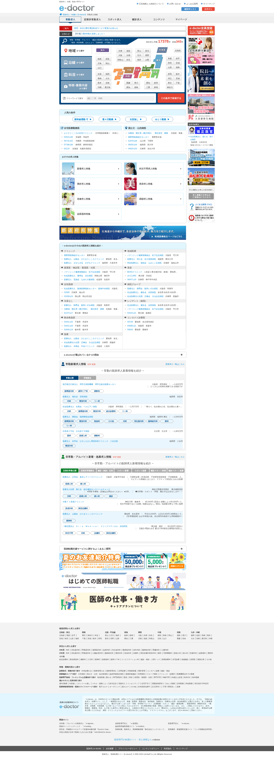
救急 (125, 677)
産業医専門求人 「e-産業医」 (127, 723)
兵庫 (120, 51)
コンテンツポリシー (150, 748)
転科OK (187, 677)
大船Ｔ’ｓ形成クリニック (73, 502)
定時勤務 (180, 683)
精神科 (97, 659)
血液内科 (106, 650)
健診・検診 (165, 671)
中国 (159, 632)
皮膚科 (135, 653)
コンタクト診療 (153, 671)
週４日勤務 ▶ (109, 119)
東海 (126, 632)
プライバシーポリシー (127, 748)
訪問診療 (122, 671)
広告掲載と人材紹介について (151, 4)
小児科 (90, 659)
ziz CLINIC (132, 276)
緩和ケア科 (115, 659)
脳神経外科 (109, 653)
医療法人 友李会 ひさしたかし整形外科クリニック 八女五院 (90, 441)
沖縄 (99, 87)
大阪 (120, 55)
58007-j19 (131, 279)
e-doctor (77, 7)
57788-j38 (68, 145)
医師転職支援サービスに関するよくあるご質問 (87, 549)
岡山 (107, 63)
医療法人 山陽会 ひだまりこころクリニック (84, 259)
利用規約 (167, 748)
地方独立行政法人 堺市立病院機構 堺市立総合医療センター (89, 384)
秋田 (170, 63)
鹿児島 (107, 87)
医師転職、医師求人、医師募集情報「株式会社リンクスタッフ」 (140, 729)
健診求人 (137, 19)
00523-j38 (68, 137)
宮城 (178, 63)
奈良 (128, 60)
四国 (178, 632)
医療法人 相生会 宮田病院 (75, 397)
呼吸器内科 (86, 650)
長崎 (99, 78)
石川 (139, 55)
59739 (130, 322)
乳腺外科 (193, 653)
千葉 (178, 83)
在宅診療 (176, 659)
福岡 (107, 74)
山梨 (147, 60)
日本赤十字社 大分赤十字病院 (76, 431)
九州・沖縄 (195, 632)
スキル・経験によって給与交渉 (104, 683)
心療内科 (165, 650)
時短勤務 (189, 683)
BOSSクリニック (134, 272)
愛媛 (128, 83)
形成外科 (127, 653)
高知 (128, 87)
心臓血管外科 (97, 653)
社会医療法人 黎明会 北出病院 (78, 276)
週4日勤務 (63, 683)
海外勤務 (195, 677)
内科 (67, 650)
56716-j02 (68, 141)
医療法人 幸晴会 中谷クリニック (79, 346)
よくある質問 (192, 4)
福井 (139, 60)
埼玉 (170, 78)
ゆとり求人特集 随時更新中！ (91, 34)
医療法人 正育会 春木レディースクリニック (83, 477)
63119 (66, 149)
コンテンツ (159, 19)
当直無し (72, 683)
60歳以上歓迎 (177, 677)
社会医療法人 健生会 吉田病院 (141, 292)
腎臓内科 (156, 650)
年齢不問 (166, 677)
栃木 (178, 74)
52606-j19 (68, 330)
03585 (67, 292)
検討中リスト (190, 9)
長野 (147, 55)
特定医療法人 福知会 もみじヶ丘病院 (144, 263)
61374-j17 (68, 313)
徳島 (136, 87)
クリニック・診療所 (167, 674)
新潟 (147, 51)
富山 (139, 51)
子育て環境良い (169, 687)
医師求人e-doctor (93, 748)
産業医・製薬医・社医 (143, 677)
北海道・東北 (64, 632)
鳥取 (107, 59)
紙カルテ (125, 687)
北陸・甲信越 (110, 632)
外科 (67, 653)
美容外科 (152, 653)
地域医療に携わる (104, 677)
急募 (178, 687)
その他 (209, 659)
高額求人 (121, 683)
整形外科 (118, 653)
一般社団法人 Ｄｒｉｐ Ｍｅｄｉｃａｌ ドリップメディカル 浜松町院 (95, 526)
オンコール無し (84, 683)
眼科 (159, 653)
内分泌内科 (116, 650)
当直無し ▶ (136, 119)
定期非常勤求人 (93, 19)
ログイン (208, 9)
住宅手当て (145, 683)
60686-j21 (131, 326)
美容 (131, 677)
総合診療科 (63, 659)
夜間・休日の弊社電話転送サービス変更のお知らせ (96, 28)
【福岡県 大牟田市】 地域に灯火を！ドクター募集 (201, 141)
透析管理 (141, 671)
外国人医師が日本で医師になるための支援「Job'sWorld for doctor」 (85, 732)
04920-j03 (132, 149)
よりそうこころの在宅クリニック (78, 133)
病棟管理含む (111, 671)
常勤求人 (70, 19)
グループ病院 (152, 674)
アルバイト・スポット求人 (115, 19)
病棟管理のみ (99, 671)
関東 (84, 632)
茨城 (178, 78)
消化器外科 (75, 653)
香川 (136, 83)
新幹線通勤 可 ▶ (83, 119)
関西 (140, 632)
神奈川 (170, 87)
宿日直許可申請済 (202, 683)
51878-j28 (132, 141)
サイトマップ (209, 4)
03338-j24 (68, 296)
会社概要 (110, 748)
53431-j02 (68, 322)
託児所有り (156, 687)
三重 (148, 87)
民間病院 (141, 674)
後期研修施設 (131, 674)
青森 (170, 58)
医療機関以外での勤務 (185, 674)
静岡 (156, 87)
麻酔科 (83, 659)
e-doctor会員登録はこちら (201, 30)
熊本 (99, 83)
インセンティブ (133, 683)
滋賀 (128, 51)
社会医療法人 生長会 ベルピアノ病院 (80, 407)
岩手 (178, 58)
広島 (99, 63)
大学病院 (81, 674)
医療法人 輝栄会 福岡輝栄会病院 (78, 417)
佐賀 (99, 74)
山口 (99, 68)
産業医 (193, 659)
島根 (99, 59)
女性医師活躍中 (144, 687)
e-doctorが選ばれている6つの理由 (81, 355)
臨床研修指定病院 (117, 674)
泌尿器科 (202, 653)
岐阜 (156, 83)
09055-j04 (132, 145)
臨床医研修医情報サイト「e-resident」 (130, 726)
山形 (170, 67)
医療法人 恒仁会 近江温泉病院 (141, 259)
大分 (107, 78)
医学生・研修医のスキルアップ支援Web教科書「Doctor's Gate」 (84, 729)
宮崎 (107, 83)
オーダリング (115, 687)
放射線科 (105, 659)
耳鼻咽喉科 (167, 653)
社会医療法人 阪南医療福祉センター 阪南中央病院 (87, 288)
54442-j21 (131, 313)
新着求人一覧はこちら (175, 364)
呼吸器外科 (86, 653)
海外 (102, 50)
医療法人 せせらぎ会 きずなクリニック (82, 263)
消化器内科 (75, 650)
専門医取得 (117, 677)
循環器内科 (96, 650)
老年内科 (136, 650)
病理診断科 (166, 659)
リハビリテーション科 (130, 659)
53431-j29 (68, 326)
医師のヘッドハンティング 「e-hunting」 (76, 726)
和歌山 (120, 60)
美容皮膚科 (144, 653)
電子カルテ (103, 687)
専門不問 (157, 677)
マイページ (181, 19)
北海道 (178, 50)
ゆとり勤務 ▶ (162, 119)
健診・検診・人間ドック (150, 659)
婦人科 (185, 653)
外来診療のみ (87, 671)
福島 (178, 67)
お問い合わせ (175, 4)
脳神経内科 (146, 650)
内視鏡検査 (131, 671)
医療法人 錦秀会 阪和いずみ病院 (142, 288)
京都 (128, 55)
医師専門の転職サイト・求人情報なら (137, 739)
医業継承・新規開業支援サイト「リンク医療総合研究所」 (190, 729)
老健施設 (184, 659)
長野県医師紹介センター (138, 137)
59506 (130, 330)
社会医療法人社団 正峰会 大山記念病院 (145, 296)
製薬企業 (200, 659)
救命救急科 (74, 659)
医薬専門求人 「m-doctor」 (179, 723)
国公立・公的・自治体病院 (97, 674)
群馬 (170, 74)
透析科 (210, 653)
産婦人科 (177, 653)
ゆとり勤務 (170, 683)
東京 (170, 83)
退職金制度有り (158, 683)
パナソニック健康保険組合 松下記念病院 (145, 255)
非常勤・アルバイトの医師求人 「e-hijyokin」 (77, 723)
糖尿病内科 (127, 650)
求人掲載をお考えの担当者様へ (201, 190)
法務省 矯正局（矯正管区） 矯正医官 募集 (148, 133)
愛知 (148, 83)
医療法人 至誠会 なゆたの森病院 (79, 279)
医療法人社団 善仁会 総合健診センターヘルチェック (86, 489)
